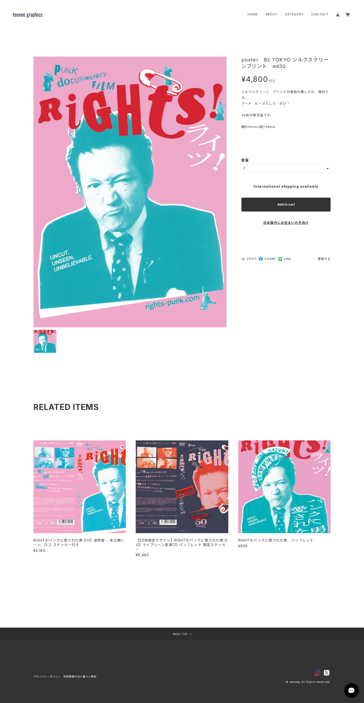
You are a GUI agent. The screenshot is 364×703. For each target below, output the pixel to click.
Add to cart (286, 204)
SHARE (270, 259)
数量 (245, 160)
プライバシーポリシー (47, 676)
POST (252, 259)
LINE (287, 259)
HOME (253, 14)
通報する (324, 259)
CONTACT (320, 14)
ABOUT (271, 14)
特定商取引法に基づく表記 (79, 676)
